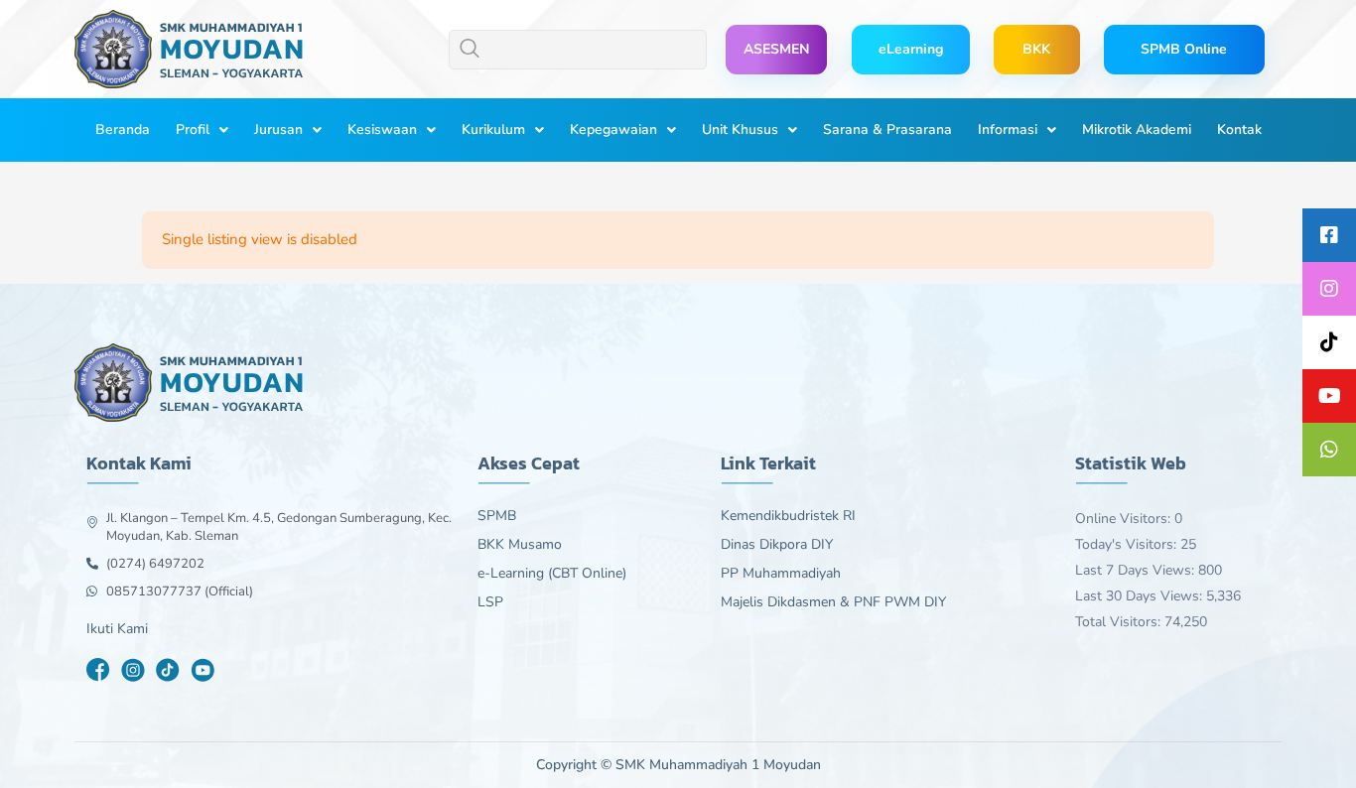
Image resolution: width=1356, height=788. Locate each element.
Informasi (1007, 129)
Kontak (1239, 129)
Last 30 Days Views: (1140, 596)
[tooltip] (1329, 235)
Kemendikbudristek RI (788, 516)
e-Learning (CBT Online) (551, 574)
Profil (192, 129)
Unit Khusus (740, 129)
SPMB (496, 516)
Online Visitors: (1124, 518)
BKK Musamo (519, 545)
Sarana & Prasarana (887, 129)
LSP (490, 602)
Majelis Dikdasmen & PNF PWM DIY (833, 602)
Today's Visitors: (1127, 544)
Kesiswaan (382, 129)
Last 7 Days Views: (1136, 570)
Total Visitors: (1119, 621)
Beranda (122, 129)
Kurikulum (493, 129)
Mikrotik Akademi (1136, 129)
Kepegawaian (613, 129)
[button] (578, 49)
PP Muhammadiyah (781, 574)
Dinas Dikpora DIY (777, 545)
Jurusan (278, 129)
